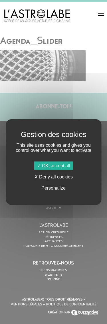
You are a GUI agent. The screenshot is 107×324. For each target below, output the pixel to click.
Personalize (53, 188)
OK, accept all (55, 165)
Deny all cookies (55, 176)
